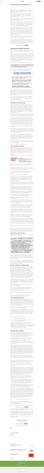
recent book (26, 216)
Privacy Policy (27, 425)
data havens (30, 110)
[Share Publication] (36, 1)
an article (22, 31)
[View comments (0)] (13, 8)
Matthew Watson (23, 307)
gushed (22, 281)
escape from (12, 111)
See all (11, 458)
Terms (24, 468)
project (19, 136)
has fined (17, 405)
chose (13, 57)
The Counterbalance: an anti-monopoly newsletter (17, 449)
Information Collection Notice (22, 425)
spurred (11, 271)
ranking (30, 108)
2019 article (16, 412)
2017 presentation (26, 69)
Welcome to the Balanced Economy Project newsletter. (16, 450)
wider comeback (15, 263)
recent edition (16, 204)
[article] (22, 446)
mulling (29, 301)
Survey (32, 181)
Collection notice (27, 468)
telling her (25, 118)
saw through (28, 189)
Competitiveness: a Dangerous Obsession (20, 338)
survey (12, 182)
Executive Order (31, 394)
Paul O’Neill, (12, 197)
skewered (22, 306)
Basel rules (11, 137)
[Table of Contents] (0, 236)
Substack (19, 471)
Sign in (42, 1)
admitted (21, 169)
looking (29, 300)
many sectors (21, 263)
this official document (30, 155)
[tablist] (13, 435)
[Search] (34, 1)
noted (29, 62)
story (31, 272)
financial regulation (20, 111)
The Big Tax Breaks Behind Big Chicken (15, 403)
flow (21, 209)
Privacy (22, 468)
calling (26, 109)
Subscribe (38, 1)
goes (14, 388)
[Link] (9, 48)
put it (32, 268)
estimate (14, 179)
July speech (31, 261)
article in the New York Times (28, 33)
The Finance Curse (24, 254)
